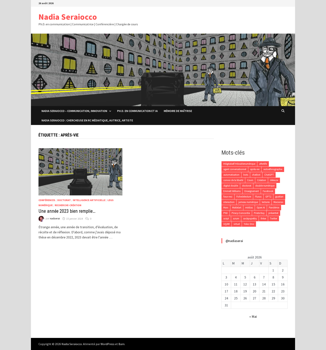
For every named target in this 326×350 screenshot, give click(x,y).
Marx (225, 207)
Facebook (268, 191)
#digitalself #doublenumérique (239, 163)
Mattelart (236, 207)
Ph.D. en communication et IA (137, 111)
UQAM (226, 224)
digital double (230, 185)
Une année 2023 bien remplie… (66, 211)
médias (249, 207)
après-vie (254, 169)
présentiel (273, 213)
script (226, 218)
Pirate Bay (259, 213)
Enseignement (251, 191)
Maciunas (278, 202)
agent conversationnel (234, 169)
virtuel (237, 224)
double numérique (264, 185)
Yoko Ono (249, 224)
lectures (266, 202)
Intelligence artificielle (89, 200)
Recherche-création (68, 205)
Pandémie (274, 207)
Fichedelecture (243, 196)
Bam (121, 344)
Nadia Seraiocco (67, 17)
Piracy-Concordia (241, 213)
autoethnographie (272, 169)
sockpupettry (250, 218)
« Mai (253, 316)
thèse (263, 218)
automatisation (231, 174)
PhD (225, 213)
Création (261, 180)
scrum (236, 218)
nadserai (55, 218)
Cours (250, 180)
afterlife (263, 163)
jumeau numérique (248, 202)
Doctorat (64, 200)
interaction (229, 202)
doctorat (246, 185)
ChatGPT (269, 174)
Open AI (261, 207)
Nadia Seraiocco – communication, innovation (74, 111)
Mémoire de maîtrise (178, 111)
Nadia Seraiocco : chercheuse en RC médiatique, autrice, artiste (87, 120)
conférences (46, 200)
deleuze (274, 180)
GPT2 (268, 196)
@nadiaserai (234, 241)
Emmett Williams (232, 191)
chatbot (256, 174)
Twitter (273, 218)
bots (245, 174)
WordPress (108, 344)
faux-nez (227, 196)
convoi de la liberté (233, 180)
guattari (279, 196)
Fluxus (258, 196)
